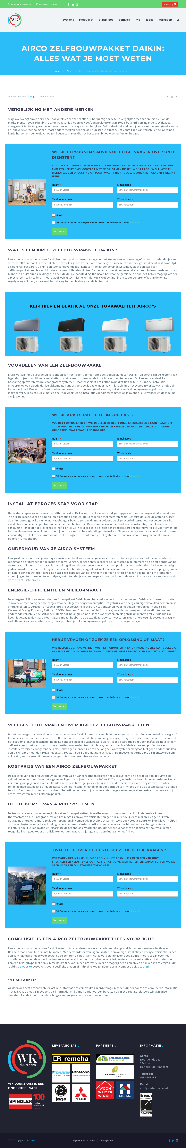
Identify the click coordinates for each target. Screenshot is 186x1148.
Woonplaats (125, 199)
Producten (86, 20)
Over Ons (68, 20)
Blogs (149, 20)
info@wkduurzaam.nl (48, 4)
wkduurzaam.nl (30, 1140)
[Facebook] (68, 4)
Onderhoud (106, 20)
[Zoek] (177, 20)
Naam (56, 184)
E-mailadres (125, 184)
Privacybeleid (135, 222)
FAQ (137, 20)
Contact (124, 20)
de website (25, 966)
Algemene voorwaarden (84, 1140)
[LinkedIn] (73, 4)
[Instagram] (77, 4)
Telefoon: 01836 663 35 (21, 4)
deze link (144, 966)
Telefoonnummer (62, 199)
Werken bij (168, 4)
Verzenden (59, 231)
